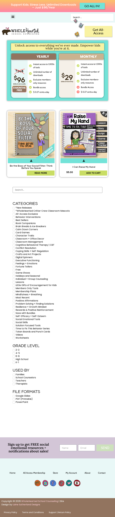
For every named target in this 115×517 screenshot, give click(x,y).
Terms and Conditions (33, 512)
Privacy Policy (10, 512)
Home (12, 473)
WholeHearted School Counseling (39, 501)
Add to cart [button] (93, 173)
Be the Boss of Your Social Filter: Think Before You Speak (31, 166)
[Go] (37, 483)
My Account (71, 473)
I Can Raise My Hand (83, 166)
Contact (101, 473)
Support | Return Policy (60, 512)
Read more (40, 173)
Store (55, 473)
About (87, 473)
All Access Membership (34, 473)
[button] (13, 16)
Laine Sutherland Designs (26, 504)
